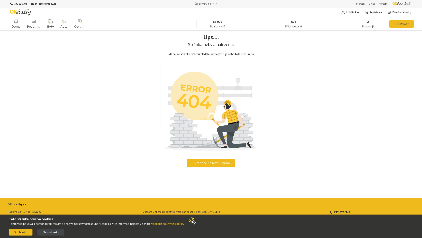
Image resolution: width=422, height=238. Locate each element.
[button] (350, 12)
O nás (372, 3)
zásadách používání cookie (167, 224)
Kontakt (383, 3)
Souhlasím (20, 232)
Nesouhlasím (51, 232)
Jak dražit (360, 3)
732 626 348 (20, 3)
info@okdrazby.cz (46, 3)
